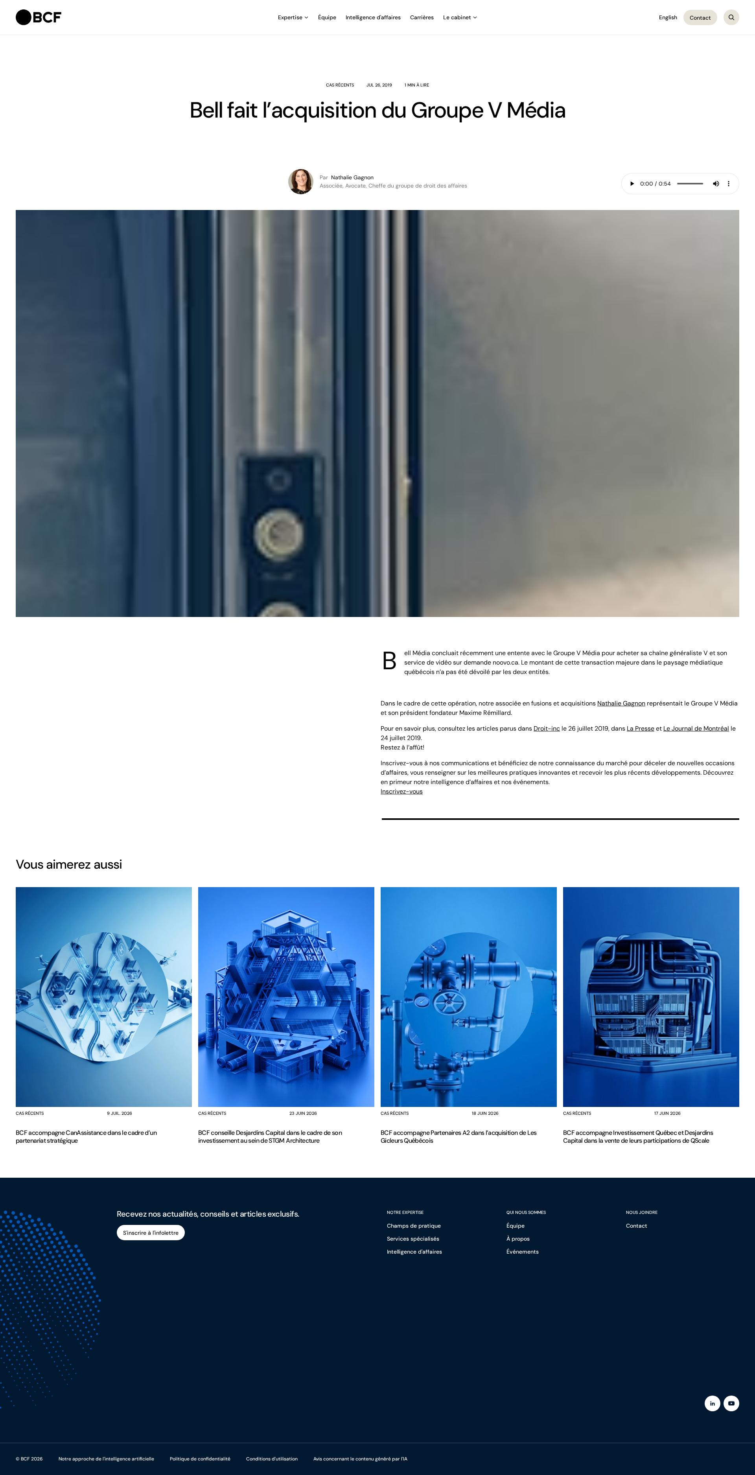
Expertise (290, 17)
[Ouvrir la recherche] (731, 17)
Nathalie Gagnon (621, 703)
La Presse (640, 728)
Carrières (422, 17)
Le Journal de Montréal (696, 728)
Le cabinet (457, 17)
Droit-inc (547, 728)
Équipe (327, 17)
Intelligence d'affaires (373, 17)
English (668, 17)
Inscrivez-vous (402, 791)
